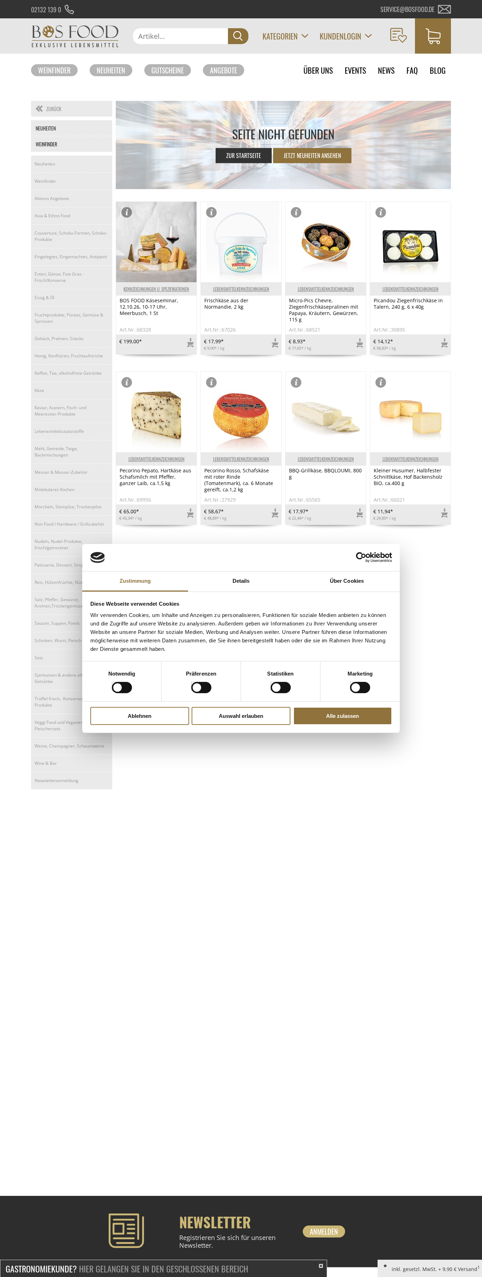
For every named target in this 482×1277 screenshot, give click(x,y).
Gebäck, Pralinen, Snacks (59, 338)
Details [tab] (241, 581)
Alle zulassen (342, 716)
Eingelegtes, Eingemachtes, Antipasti (71, 257)
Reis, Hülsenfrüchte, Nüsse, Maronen (71, 582)
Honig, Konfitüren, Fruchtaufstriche (69, 356)
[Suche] (238, 36)
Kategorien (280, 36)
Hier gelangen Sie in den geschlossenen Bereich (127, 1268)
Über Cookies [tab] (347, 581)
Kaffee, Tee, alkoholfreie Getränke (68, 373)
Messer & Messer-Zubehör (61, 472)
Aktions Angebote (52, 198)
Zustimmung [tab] (135, 581)
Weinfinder (54, 70)
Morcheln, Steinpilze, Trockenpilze (68, 507)
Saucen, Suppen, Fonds (57, 623)
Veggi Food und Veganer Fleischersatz (58, 725)
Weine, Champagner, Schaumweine (69, 746)
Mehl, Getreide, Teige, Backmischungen (56, 452)
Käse (39, 390)
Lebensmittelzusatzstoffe (59, 431)
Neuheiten (111, 70)
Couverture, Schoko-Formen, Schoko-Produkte (71, 236)
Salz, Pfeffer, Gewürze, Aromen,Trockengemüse (59, 603)
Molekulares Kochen (54, 489)
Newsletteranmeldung (56, 780)
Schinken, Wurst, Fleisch (58, 640)
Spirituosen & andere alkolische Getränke (66, 678)
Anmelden (324, 1231)
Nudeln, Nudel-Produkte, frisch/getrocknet (59, 544)
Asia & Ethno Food (52, 216)
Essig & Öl (44, 298)
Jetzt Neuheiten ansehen (312, 155)
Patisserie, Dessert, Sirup (59, 565)
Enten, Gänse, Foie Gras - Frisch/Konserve (59, 277)
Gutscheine (167, 70)
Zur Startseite (243, 155)
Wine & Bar (46, 763)
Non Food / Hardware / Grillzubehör (69, 524)
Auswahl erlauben (241, 716)
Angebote (223, 70)
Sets (39, 658)
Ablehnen (139, 716)
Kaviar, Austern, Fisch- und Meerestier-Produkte (60, 411)
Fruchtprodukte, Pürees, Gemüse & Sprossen (69, 318)
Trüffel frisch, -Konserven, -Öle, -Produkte (66, 702)
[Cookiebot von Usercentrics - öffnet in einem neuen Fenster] (361, 557)
